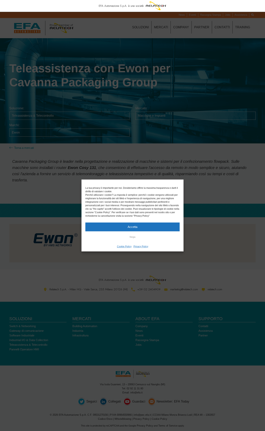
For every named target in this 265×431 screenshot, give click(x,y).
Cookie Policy (124, 246)
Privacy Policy (140, 246)
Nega (132, 237)
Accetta (132, 226)
